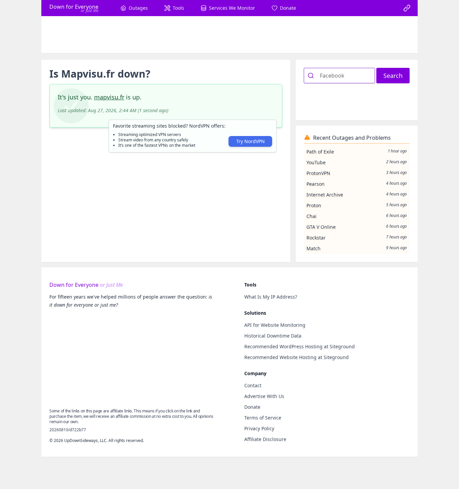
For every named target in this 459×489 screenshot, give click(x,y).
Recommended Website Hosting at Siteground (296, 357)
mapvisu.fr (109, 97)
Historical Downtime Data (272, 335)
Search (393, 76)
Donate (252, 407)
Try (250, 141)
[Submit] (312, 75)
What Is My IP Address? (270, 297)
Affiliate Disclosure (265, 439)
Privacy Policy (259, 428)
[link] (407, 8)
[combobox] (339, 75)
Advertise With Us (264, 396)
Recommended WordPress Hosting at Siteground (299, 346)
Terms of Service (262, 417)
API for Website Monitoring (274, 325)
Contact (252, 385)
